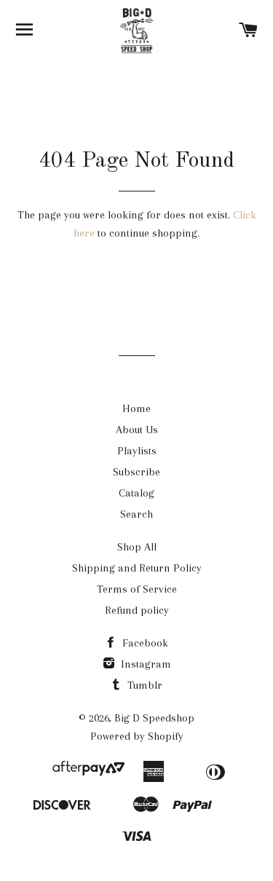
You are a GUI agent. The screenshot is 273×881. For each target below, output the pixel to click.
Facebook (143, 642)
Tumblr (143, 685)
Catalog (136, 492)
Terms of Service (137, 589)
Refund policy (137, 610)
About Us (137, 429)
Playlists (137, 450)
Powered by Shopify (136, 736)
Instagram (144, 664)
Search (136, 514)
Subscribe (136, 471)
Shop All (137, 546)
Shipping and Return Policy (137, 567)
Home (136, 408)
